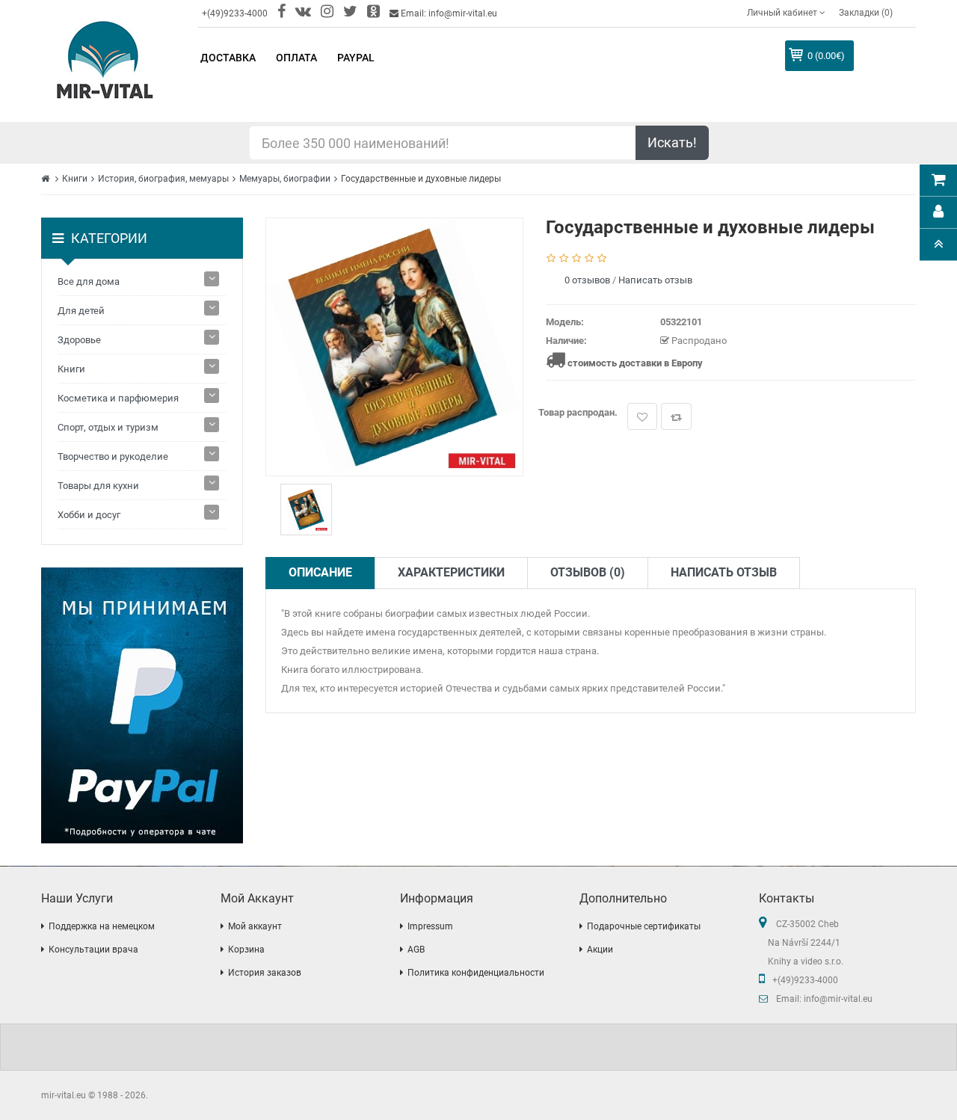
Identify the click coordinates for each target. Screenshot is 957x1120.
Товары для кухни (98, 485)
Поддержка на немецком (102, 926)
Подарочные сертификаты (644, 926)
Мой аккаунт (255, 926)
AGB (416, 949)
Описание (320, 572)
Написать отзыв (655, 280)
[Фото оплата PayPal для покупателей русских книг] (142, 705)
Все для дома (89, 281)
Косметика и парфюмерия (118, 398)
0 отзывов (587, 280)
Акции (600, 949)
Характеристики (451, 572)
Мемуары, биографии (284, 178)
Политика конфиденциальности (475, 972)
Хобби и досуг (89, 514)
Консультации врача (93, 949)
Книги (74, 178)
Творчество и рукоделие (113, 456)
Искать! (672, 142)
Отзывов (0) (587, 572)
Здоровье (79, 339)
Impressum (430, 926)
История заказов (264, 972)
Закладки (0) (866, 12)
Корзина (246, 949)
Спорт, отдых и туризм (108, 427)
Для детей (81, 310)
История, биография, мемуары (163, 178)
